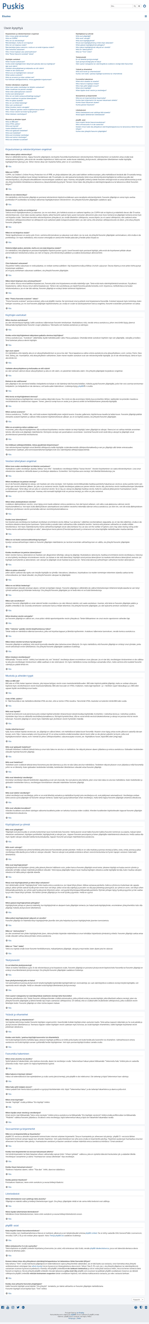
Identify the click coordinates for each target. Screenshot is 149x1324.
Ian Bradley (80, 1313)
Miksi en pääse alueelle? (14, 101)
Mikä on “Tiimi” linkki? (84, 52)
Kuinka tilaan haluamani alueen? (87, 102)
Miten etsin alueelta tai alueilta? (87, 81)
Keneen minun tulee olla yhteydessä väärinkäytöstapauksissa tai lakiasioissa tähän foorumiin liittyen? (109, 128)
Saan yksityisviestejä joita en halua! (88, 62)
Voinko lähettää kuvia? (14, 128)
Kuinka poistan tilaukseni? (85, 105)
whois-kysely (37, 1266)
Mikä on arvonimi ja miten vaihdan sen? (20, 77)
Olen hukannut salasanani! (15, 49)
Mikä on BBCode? (12, 122)
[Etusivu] (13, 5)
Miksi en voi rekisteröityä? (15, 41)
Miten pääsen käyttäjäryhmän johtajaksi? (90, 45)
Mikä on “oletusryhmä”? (84, 49)
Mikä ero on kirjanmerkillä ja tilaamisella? (91, 98)
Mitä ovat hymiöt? (12, 126)
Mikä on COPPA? (12, 38)
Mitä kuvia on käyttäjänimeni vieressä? (20, 73)
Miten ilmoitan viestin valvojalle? (17, 107)
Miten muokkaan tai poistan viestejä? (19, 89)
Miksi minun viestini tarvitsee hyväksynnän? (21, 112)
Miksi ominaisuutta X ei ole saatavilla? (90, 124)
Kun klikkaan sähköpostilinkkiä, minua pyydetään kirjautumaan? (29, 79)
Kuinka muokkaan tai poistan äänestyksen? (21, 98)
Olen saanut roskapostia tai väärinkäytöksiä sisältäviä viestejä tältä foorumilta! (104, 64)
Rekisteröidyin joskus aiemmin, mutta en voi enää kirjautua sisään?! (30, 47)
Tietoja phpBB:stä (57, 1235)
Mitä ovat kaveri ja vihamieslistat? (88, 72)
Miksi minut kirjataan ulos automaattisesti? (21, 52)
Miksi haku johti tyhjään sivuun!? (87, 86)
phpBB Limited (91, 1233)
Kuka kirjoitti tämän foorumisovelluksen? (90, 122)
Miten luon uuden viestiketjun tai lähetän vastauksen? (25, 87)
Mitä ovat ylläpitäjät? (83, 36)
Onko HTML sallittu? (13, 124)
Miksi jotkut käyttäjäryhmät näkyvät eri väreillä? (93, 47)
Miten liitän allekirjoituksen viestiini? (19, 92)
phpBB (81, 386)
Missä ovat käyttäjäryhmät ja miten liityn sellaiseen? (94, 43)
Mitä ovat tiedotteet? (13, 133)
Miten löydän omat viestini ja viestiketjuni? (91, 90)
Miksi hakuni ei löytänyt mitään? (87, 84)
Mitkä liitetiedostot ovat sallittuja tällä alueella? (93, 112)
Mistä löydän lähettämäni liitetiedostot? (90, 115)
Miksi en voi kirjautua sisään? (16, 45)
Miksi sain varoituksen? (14, 105)
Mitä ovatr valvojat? (83, 38)
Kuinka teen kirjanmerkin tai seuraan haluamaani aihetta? (96, 100)
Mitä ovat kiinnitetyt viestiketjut (17, 135)
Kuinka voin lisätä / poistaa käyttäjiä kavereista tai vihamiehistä (99, 74)
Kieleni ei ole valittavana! (15, 71)
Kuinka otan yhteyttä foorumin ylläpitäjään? (91, 131)
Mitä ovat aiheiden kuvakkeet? (17, 140)
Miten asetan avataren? (14, 75)
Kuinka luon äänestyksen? (15, 94)
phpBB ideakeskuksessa (99, 1248)
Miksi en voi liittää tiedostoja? (16, 103)
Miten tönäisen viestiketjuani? (16, 114)
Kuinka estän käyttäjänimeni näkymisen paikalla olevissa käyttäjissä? (30, 64)
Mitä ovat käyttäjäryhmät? (85, 41)
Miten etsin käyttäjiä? (83, 88)
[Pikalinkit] (146, 16)
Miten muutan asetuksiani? (15, 62)
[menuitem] (145, 6)
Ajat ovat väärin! (11, 66)
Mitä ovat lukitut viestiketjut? (16, 137)
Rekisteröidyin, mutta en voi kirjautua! (19, 43)
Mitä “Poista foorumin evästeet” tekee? (20, 54)
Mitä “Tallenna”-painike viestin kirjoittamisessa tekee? (25, 110)
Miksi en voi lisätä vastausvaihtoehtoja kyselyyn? (23, 96)
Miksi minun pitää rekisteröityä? (17, 36)
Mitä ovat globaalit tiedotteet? (17, 131)
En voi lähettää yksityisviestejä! (87, 59)
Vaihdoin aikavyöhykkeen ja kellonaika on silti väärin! (25, 68)
